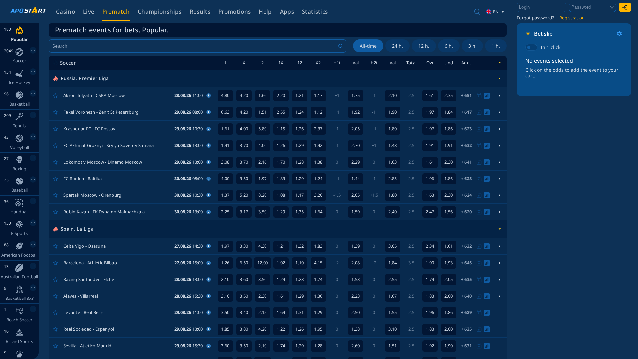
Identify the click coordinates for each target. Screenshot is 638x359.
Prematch (116, 11)
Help (265, 11)
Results (200, 11)
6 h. (449, 46)
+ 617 (466, 112)
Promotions (234, 11)
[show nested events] (500, 95)
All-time (368, 46)
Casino (65, 11)
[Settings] (619, 33)
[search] (477, 12)
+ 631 (466, 346)
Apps (287, 11)
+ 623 (466, 129)
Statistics (315, 11)
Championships (159, 11)
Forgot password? (535, 18)
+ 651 (466, 95)
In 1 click (550, 47)
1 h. (496, 46)
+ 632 (466, 145)
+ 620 (466, 212)
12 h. (423, 46)
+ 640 (466, 296)
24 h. (397, 46)
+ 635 (466, 279)
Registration (572, 18)
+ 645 (466, 263)
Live (88, 11)
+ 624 (466, 195)
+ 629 (466, 312)
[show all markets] (500, 63)
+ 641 (466, 162)
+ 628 (466, 178)
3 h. (472, 46)
